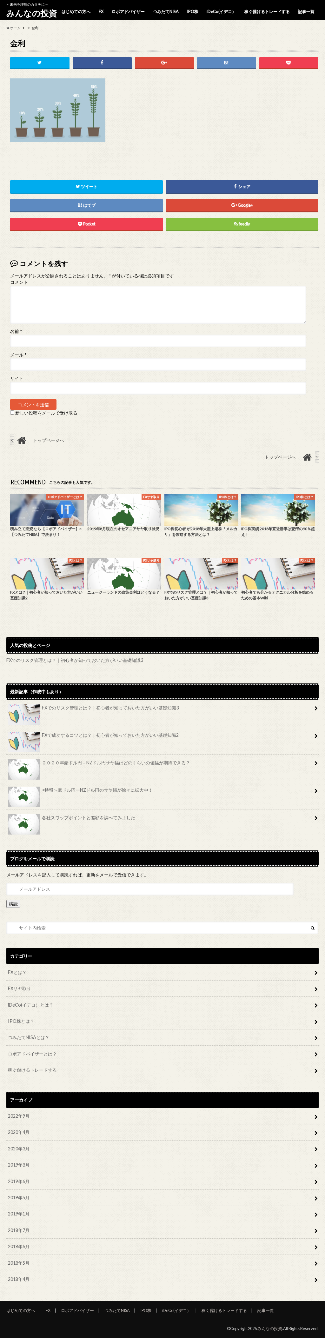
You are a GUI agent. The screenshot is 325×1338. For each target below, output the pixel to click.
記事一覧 (306, 11)
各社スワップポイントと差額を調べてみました (88, 817)
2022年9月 (19, 1116)
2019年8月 (19, 1165)
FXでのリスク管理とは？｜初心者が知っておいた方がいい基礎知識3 (74, 660)
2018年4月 (19, 1279)
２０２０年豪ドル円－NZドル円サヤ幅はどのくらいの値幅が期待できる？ (116, 762)
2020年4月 (19, 1132)
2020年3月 (19, 1148)
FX (101, 11)
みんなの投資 (31, 13)
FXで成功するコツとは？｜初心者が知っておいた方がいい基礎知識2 (110, 735)
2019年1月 (19, 1213)
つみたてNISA (166, 11)
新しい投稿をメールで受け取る (46, 413)
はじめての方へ (76, 11)
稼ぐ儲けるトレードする (267, 11)
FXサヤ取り (19, 988)
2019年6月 (19, 1181)
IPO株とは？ (21, 1021)
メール (18, 354)
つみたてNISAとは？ (29, 1037)
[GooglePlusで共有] (164, 62)
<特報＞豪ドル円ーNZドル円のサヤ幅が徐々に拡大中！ (97, 790)
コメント (19, 282)
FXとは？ (17, 972)
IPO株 (192, 11)
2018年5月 (19, 1263)
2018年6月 (19, 1246)
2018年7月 (19, 1230)
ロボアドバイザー (128, 11)
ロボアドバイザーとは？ (32, 1053)
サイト (16, 378)
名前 (16, 331)
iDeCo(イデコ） (221, 11)
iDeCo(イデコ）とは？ (30, 1005)
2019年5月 (19, 1197)
